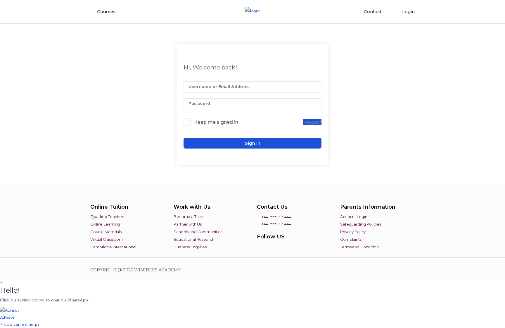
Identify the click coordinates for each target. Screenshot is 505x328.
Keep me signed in (216, 122)
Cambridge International (113, 247)
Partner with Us (188, 224)
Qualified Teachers (107, 216)
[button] (252, 314)
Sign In (252, 143)
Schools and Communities (198, 231)
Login (408, 11)
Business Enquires (190, 247)
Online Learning (105, 224)
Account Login (353, 216)
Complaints (351, 239)
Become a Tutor (189, 216)
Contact (373, 11)
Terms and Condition (359, 247)
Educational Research (194, 239)
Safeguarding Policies (360, 224)
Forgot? (312, 122)
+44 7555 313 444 (276, 216)
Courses (107, 11)
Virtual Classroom (106, 239)
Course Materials (106, 231)
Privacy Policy (353, 231)
